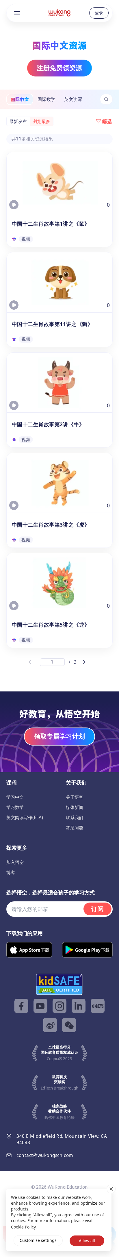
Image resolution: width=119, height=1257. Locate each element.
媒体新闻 (74, 807)
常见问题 (74, 828)
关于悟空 (74, 797)
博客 (10, 872)
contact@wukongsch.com (44, 1155)
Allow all (87, 1240)
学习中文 (15, 797)
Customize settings (38, 1240)
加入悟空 (15, 862)
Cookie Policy (23, 1227)
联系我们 (74, 817)
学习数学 (15, 807)
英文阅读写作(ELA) (24, 817)
